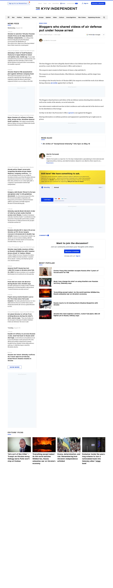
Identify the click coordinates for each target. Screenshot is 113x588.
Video (55, 17)
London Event (71, 3)
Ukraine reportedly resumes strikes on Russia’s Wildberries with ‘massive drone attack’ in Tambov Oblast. (21, 251)
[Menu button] (8, 17)
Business (27, 17)
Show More (14, 367)
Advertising (55, 3)
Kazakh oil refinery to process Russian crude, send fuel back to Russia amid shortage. (21, 336)
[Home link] (56, 8)
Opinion (48, 17)
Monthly (47, 187)
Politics (19, 17)
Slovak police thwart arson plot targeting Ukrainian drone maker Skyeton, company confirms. (19, 171)
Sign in (78, 256)
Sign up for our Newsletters (19, 3)
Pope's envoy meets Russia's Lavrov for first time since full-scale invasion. (20, 299)
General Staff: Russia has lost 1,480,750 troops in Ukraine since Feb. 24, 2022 (21, 270)
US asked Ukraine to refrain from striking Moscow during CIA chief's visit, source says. (20, 316)
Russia (34, 17)
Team (45, 3)
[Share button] (103, 34)
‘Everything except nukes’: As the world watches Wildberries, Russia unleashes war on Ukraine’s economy (44, 458)
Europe (41, 17)
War (13, 17)
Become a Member (98, 3)
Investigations (71, 17)
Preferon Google (94, 34)
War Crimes (82, 17)
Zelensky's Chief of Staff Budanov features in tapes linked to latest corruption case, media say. (20, 55)
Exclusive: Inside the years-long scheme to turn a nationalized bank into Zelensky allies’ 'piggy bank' (93, 458)
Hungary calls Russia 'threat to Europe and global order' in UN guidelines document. (21, 194)
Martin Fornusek (50, 40)
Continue (47, 199)
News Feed (43, 23)
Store (63, 3)
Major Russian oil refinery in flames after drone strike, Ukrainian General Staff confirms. (21, 119)
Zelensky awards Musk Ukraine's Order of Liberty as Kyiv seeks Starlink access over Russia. (21, 213)
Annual (56, 187)
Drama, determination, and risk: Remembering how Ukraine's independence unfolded (68, 457)
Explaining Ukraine (94, 17)
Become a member (72, 251)
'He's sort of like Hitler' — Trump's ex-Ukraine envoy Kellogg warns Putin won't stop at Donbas (19, 457)
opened (70, 113)
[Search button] (104, 17)
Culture (61, 17)
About (40, 3)
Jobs (49, 3)
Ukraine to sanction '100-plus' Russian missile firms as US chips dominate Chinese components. (21, 36)
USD (100, 187)
